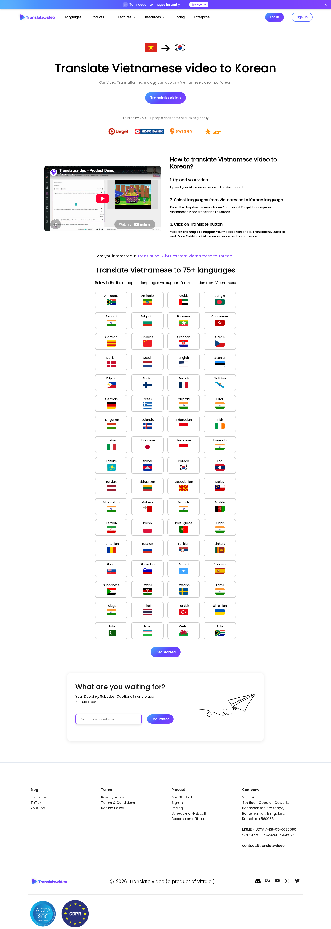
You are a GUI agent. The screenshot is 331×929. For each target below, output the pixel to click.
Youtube (38, 808)
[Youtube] (277, 881)
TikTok (36, 802)
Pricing (177, 808)
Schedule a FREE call (189, 813)
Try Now (197, 5)
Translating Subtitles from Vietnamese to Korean (185, 256)
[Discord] (258, 881)
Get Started (182, 797)
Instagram (39, 797)
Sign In (177, 802)
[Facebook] (267, 881)
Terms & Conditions (118, 802)
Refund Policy (112, 808)
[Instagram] (287, 881)
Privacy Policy (112, 797)
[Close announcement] (325, 4)
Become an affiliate (188, 818)
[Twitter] (297, 881)
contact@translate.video (263, 845)
